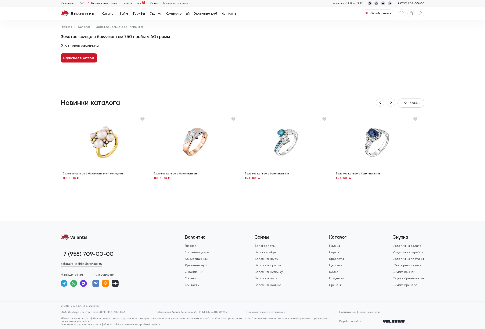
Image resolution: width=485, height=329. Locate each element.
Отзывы (154, 3)
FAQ (81, 3)
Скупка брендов (405, 285)
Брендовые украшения (175, 3)
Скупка (155, 14)
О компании (67, 3)
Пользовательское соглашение (265, 312)
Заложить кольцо (268, 285)
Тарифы (138, 14)
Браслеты (336, 258)
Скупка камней (404, 272)
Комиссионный (178, 14)
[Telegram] (390, 3)
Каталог (108, 14)
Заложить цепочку (269, 272)
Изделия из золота (407, 245)
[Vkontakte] (383, 3)
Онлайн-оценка (197, 252)
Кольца (334, 245)
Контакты (229, 14)
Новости (127, 3)
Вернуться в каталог (78, 58)
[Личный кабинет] (420, 13)
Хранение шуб (205, 14)
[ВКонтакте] (95, 284)
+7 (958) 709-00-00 (410, 3)
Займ (124, 14)
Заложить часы (266, 278)
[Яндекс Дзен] (115, 284)
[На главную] (77, 13)
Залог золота (265, 245)
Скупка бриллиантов (408, 278)
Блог (139, 3)
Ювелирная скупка (407, 265)
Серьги (334, 252)
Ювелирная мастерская (104, 3)
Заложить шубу (266, 258)
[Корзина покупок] (411, 13)
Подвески (336, 278)
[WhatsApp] (376, 3)
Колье (333, 272)
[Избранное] (401, 13)
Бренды (335, 285)
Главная (66, 26)
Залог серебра (266, 252)
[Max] (370, 3)
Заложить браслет (269, 265)
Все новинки (410, 103)
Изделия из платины (408, 258)
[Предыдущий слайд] (391, 102)
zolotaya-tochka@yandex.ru (81, 263)
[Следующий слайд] (380, 102)
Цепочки (336, 265)
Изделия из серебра (408, 252)
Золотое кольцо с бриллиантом (120, 26)
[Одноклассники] (105, 284)
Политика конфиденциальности (359, 312)
